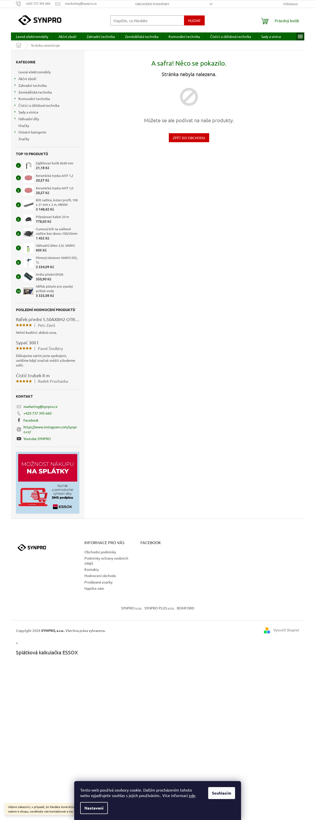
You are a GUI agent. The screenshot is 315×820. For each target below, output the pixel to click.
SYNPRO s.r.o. (131, 608)
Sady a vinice (28, 112)
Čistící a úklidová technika (38, 105)
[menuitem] (32, 36)
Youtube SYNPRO (37, 438)
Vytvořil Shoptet (286, 630)
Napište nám (94, 588)
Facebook (30, 420)
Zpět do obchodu (189, 137)
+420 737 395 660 (37, 413)
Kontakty (91, 569)
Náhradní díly (28, 119)
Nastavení (94, 808)
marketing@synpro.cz (40, 406)
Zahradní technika (32, 85)
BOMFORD (185, 608)
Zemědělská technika (35, 92)
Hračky (23, 125)
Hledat (194, 20)
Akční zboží (27, 78)
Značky (23, 138)
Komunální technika (34, 98)
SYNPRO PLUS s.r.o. (159, 608)
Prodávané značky (98, 582)
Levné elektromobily (34, 72)
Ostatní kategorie (32, 132)
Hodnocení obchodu (100, 575)
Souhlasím (221, 793)
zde (192, 795)
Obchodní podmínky (152, 4)
